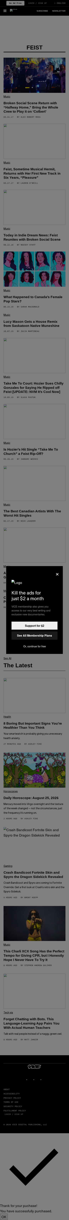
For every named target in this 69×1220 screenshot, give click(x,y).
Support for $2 (34, 626)
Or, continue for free (34, 646)
